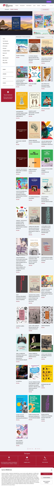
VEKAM (4, 78)
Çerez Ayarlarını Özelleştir (46, 482)
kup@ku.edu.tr (27, 462)
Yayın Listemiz (8, 95)
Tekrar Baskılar (28, 5)
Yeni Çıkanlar (22, 5)
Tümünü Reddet (46, 477)
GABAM (4, 83)
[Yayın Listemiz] (8, 92)
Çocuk (34, 5)
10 (35, 448)
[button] (1, 23)
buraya (10, 484)
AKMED (4, 69)
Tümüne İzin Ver (46, 473)
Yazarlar (38, 5)
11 (37, 448)
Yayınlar (16, 5)
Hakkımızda (44, 5)
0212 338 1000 (45, 462)
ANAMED (4, 74)
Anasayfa (7, 9)
